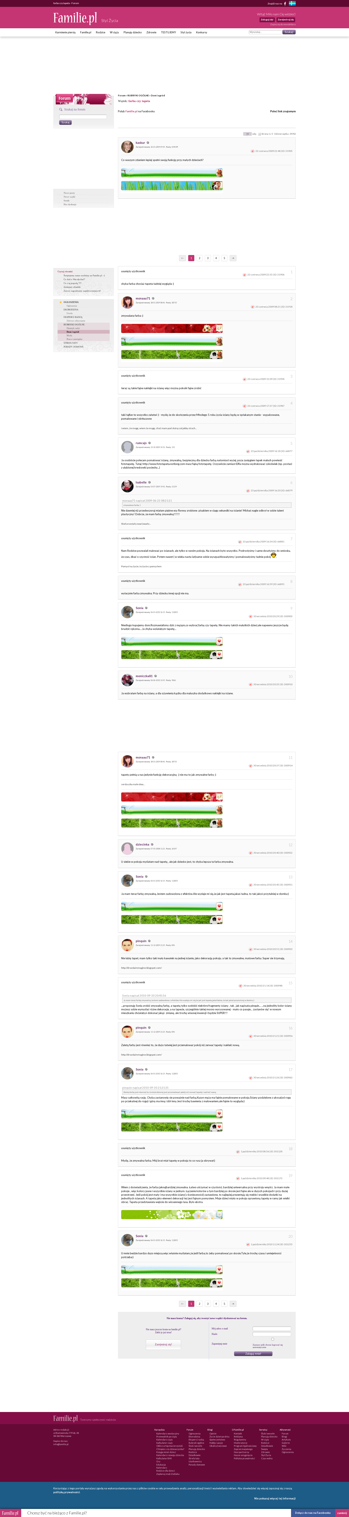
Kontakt (238, 1433)
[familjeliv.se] (292, 3)
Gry (158, 1461)
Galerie (286, 1442)
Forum (121, 95)
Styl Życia (266, 1455)
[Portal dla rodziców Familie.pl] (75, 24)
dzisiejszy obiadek (72, 287)
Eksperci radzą (196, 1439)
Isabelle (141, 482)
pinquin (141, 941)
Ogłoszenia (72, 306)
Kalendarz (161, 1467)
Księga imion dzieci (166, 1452)
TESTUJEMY (168, 32)
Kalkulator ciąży (164, 1442)
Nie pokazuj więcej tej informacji (275, 1498)
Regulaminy (240, 1439)
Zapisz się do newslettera (283, 24)
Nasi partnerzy (241, 1452)
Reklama (238, 1436)
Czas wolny (267, 1458)
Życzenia (286, 1449)
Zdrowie (151, 32)
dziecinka (143, 844)
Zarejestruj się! (163, 1344)
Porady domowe (197, 1464)
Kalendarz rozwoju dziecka (170, 1455)
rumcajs (141, 443)
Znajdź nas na (275, 3)
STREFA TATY (71, 343)
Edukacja (161, 1464)
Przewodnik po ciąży (166, 1436)
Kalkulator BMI (164, 1458)
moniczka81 (144, 676)
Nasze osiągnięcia (243, 1455)
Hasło (214, 1334)
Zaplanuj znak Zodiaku (168, 1474)
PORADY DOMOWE (74, 347)
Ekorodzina (194, 1436)
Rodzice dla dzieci (165, 1470)
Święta (264, 1449)
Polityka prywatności (244, 1458)
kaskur (141, 142)
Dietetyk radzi (73, 328)
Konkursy (201, 32)
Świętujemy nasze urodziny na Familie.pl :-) (84, 275)
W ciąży (114, 32)
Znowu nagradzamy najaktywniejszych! (82, 291)
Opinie (213, 1433)
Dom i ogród (158, 95)
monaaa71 (143, 298)
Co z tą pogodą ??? (72, 283)
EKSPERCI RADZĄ (73, 317)
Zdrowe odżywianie (76, 320)
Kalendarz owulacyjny (167, 1433)
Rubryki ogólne (196, 1442)
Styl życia (186, 32)
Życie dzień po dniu (219, 1436)
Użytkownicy (195, 1461)
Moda (69, 335)
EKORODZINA (71, 309)
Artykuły (286, 1439)
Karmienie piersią (65, 32)
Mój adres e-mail (220, 1328)
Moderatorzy (240, 1442)
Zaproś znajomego (243, 1449)
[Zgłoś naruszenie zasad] (252, 150)
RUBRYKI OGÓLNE (138, 95)
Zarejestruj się (286, 19)
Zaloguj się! (267, 19)
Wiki (284, 1446)
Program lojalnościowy (245, 1446)
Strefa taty (194, 1458)
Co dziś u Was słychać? (74, 279)
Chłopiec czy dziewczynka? (170, 1449)
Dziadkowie (195, 1455)
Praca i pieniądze (74, 339)
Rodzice (100, 32)
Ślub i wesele (195, 1446)
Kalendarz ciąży (164, 1439)
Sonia (140, 608)
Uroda (70, 313)
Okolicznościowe (218, 1446)
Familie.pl (85, 32)
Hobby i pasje (216, 1442)
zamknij (342, 1513)
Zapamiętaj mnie (219, 1343)
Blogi (284, 1436)
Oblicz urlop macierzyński (169, 1446)
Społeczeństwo (217, 1439)
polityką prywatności (66, 1492)
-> (233, 258)
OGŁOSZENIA (71, 302)
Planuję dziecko (133, 32)
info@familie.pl (60, 1444)
